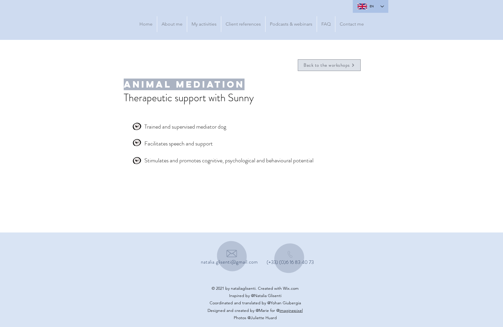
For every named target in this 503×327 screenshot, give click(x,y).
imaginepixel (291, 310)
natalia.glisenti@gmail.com (229, 261)
